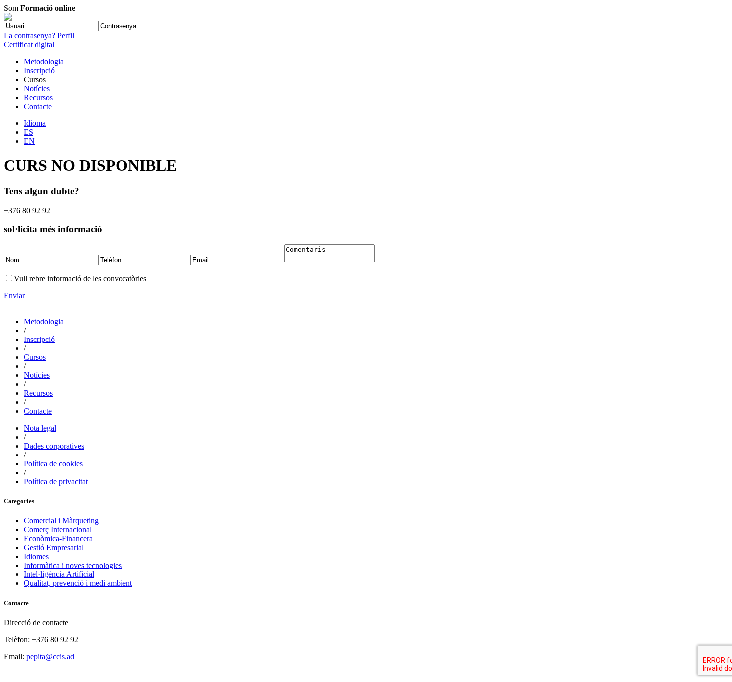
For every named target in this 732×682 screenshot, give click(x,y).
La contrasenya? (29, 35)
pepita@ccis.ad (50, 656)
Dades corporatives (54, 446)
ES (28, 132)
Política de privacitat (56, 481)
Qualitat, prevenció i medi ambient (78, 583)
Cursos (35, 357)
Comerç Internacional (58, 529)
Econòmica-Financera (58, 538)
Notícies (37, 88)
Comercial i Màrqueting (61, 520)
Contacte (38, 106)
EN (29, 141)
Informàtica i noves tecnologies (73, 565)
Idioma (35, 123)
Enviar (14, 295)
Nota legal (40, 428)
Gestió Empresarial (54, 547)
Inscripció (39, 70)
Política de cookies (53, 463)
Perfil (65, 35)
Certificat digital (29, 44)
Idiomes (36, 556)
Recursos (38, 97)
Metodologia (44, 61)
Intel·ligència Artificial (59, 574)
